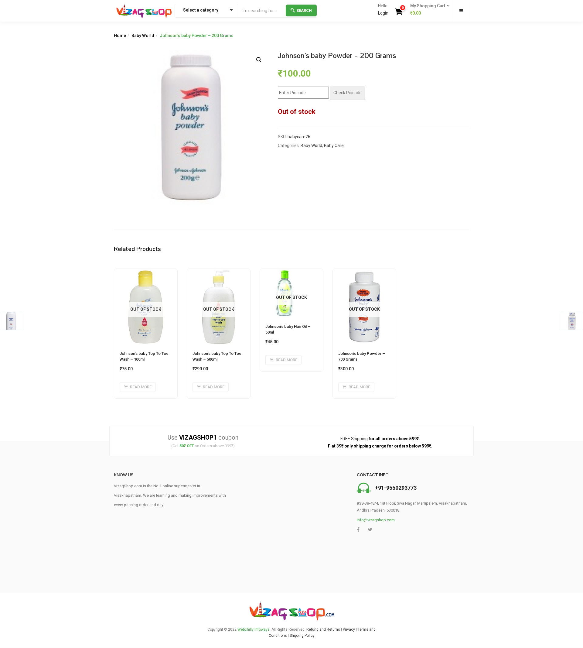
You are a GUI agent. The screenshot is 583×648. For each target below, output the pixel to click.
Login (383, 13)
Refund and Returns (323, 629)
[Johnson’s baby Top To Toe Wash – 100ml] (145, 272)
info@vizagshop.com (376, 520)
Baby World (142, 35)
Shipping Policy (302, 635)
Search (304, 10)
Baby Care (334, 145)
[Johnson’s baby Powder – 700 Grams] (364, 272)
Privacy (349, 629)
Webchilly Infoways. (254, 629)
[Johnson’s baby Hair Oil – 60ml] (284, 272)
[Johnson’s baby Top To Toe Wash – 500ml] (218, 272)
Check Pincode (347, 92)
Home (120, 35)
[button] (428, 9)
